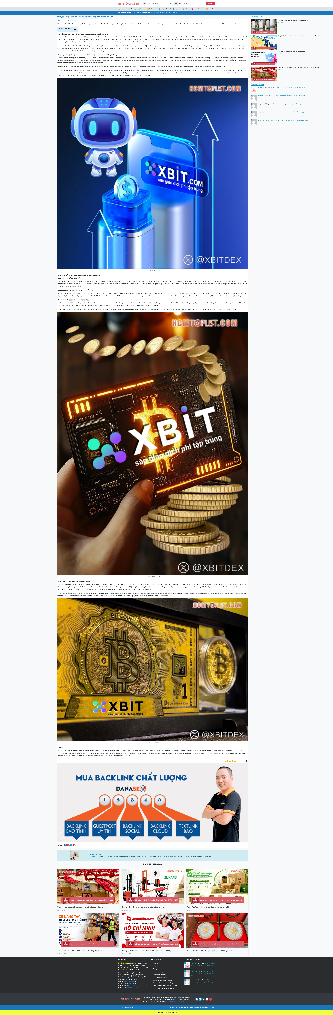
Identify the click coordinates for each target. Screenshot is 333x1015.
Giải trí (187, 9)
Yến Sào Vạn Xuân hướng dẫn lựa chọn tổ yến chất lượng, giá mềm (210, 951)
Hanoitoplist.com (170, 1001)
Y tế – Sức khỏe (199, 9)
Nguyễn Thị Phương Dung (138, 985)
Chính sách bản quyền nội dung (163, 983)
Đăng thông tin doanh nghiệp (162, 980)
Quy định (190, 1007)
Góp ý (155, 969)
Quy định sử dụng (158, 972)
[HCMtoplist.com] (129, 3)
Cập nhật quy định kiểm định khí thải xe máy (291, 51)
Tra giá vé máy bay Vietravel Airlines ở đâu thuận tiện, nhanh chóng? (298, 36)
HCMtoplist (122, 12)
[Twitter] (200, 999)
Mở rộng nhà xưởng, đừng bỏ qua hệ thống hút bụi (293, 20)
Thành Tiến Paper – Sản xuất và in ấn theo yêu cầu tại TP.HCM (208, 907)
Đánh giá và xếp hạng (207, 1007)
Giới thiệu (156, 963)
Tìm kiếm (210, 3)
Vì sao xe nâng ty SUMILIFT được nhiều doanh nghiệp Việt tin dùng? (80, 951)
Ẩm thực (124, 9)
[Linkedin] (203, 999)
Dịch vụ (133, 9)
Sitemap (183, 1007)
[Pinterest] (210, 999)
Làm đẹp (211, 9)
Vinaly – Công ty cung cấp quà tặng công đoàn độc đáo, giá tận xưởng (81, 907)
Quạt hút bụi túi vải (139, 1007)
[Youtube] (206, 999)
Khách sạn (152, 9)
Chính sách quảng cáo (160, 977)
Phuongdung (95, 854)
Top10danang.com (181, 1001)
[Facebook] (196, 999)
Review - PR (62, 20)
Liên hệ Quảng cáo (132, 987)
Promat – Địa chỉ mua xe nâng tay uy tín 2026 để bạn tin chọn (143, 907)
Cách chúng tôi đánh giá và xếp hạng (165, 986)
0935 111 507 (128, 981)
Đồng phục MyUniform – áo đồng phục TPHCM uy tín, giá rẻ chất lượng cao (148, 951)
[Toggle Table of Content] (74, 29)
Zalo (133, 981)
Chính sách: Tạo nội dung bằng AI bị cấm (166, 988)
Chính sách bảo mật (159, 974)
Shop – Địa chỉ (166, 9)
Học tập (177, 9)
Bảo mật (196, 1007)
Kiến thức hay (131, 12)
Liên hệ (155, 966)
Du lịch (142, 9)
